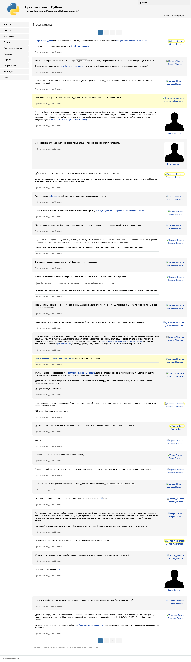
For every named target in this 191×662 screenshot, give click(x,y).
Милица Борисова (175, 603)
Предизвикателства (13, 48)
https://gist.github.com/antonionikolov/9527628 (54, 358)
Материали (9, 36)
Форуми (7, 60)
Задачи (7, 42)
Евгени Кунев (177, 429)
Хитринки (8, 54)
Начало (7, 24)
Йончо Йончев (174, 133)
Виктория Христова (174, 177)
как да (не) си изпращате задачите (131, 40)
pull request (54, 196)
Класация (8, 71)
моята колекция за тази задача (81, 373)
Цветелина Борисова (173, 101)
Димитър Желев (174, 164)
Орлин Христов (176, 44)
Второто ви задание (44, 40)
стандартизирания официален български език (121, 341)
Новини (7, 30)
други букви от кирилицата (71, 66)
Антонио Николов (175, 84)
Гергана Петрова (175, 243)
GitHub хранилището (79, 46)
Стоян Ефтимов (176, 214)
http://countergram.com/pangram (89, 625)
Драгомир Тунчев (175, 618)
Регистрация (178, 15)
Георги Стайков (176, 516)
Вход (166, 15)
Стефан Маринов (175, 64)
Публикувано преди (48, 52)
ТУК (58, 569)
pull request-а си (64, 344)
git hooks (143, 2)
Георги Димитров (175, 502)
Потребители (10, 65)
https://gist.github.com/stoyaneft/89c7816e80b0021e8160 (120, 210)
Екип (6, 77)
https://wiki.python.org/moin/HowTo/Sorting (69, 119)
